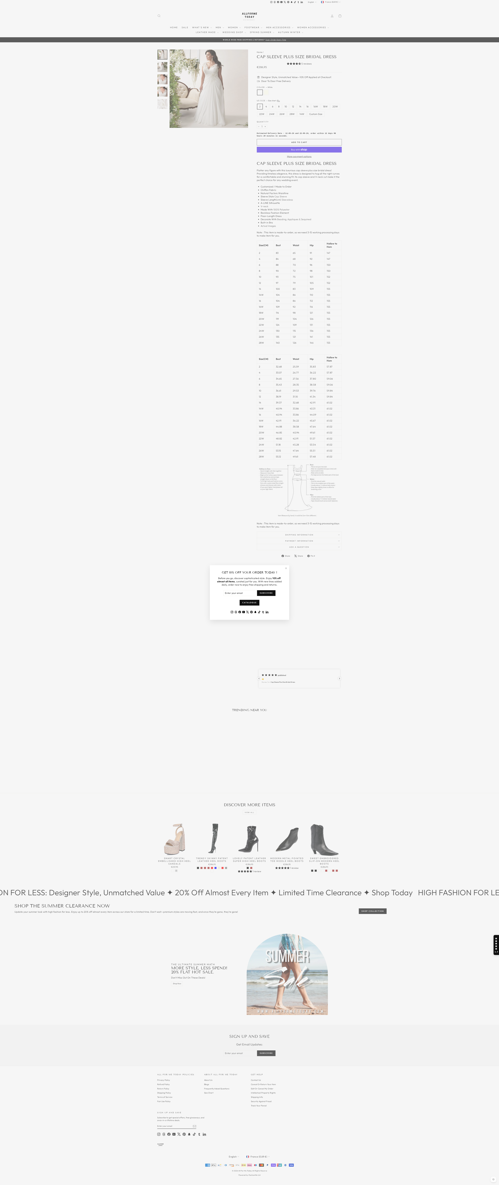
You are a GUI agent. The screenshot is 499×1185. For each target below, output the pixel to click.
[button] (496, 945)
